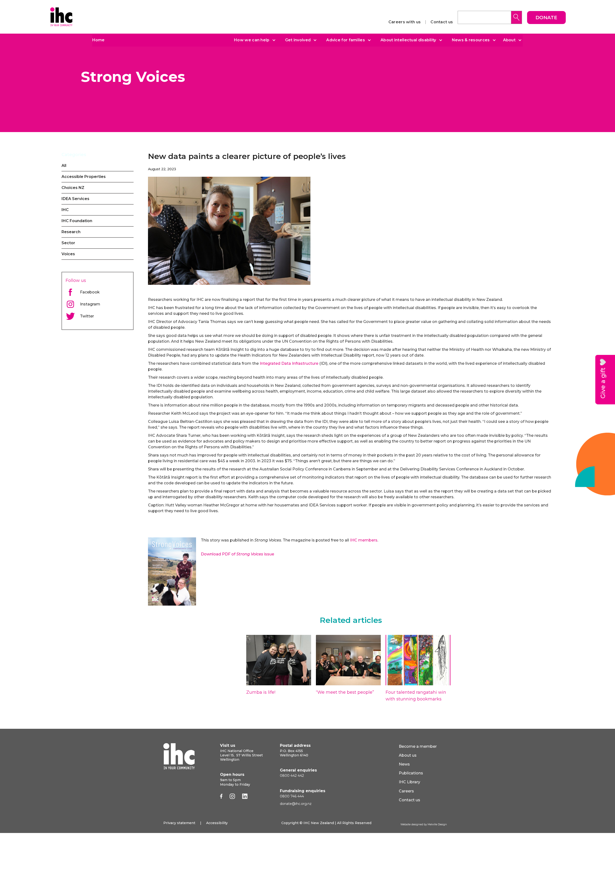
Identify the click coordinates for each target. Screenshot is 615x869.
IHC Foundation (77, 221)
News (404, 764)
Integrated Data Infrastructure (289, 363)
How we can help (252, 40)
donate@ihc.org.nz (296, 804)
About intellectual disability (408, 40)
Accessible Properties (84, 176)
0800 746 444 (292, 796)
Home (98, 40)
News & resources (471, 40)
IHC (65, 209)
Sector (68, 243)
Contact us (441, 22)
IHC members (363, 540)
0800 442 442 (292, 775)
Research (71, 232)
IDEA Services (75, 198)
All (64, 165)
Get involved (298, 40)
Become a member (418, 746)
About (509, 40)
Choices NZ (73, 187)
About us (408, 755)
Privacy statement (179, 823)
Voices (68, 254)
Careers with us (404, 22)
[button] (253, 40)
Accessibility (217, 823)
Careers (406, 791)
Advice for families (345, 40)
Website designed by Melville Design (423, 824)
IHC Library (409, 782)
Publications (411, 773)
